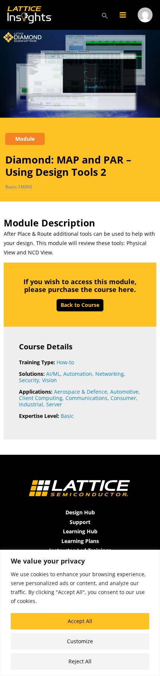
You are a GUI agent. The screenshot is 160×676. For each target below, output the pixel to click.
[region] (80, 613)
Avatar (145, 24)
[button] (105, 14)
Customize (80, 641)
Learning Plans (80, 541)
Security (29, 380)
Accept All (80, 621)
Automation (77, 373)
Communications (86, 398)
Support (80, 522)
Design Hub (80, 512)
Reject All (80, 661)
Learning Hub (80, 531)
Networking (109, 373)
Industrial (31, 404)
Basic (67, 415)
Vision (49, 380)
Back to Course (80, 304)
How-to (65, 362)
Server (54, 404)
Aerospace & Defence (80, 391)
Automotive (124, 391)
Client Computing (41, 398)
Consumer (123, 398)
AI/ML (53, 373)
